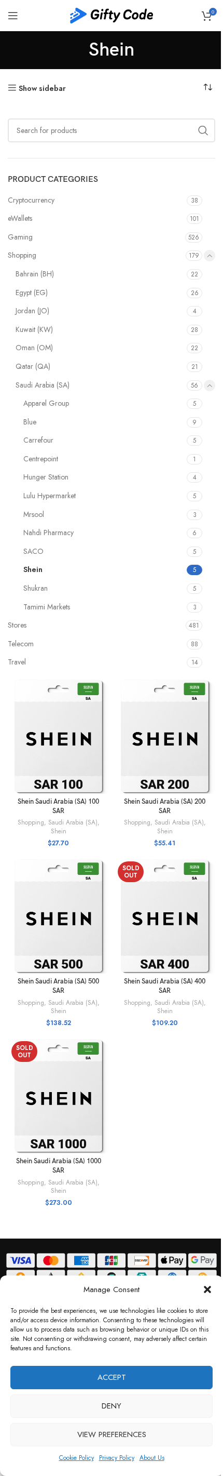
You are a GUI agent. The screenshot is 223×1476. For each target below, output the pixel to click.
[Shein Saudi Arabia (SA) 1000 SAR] (58, 1095)
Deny (111, 1406)
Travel (17, 662)
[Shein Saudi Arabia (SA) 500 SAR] (58, 916)
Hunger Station (45, 477)
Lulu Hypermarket (49, 495)
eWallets (20, 218)
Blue (29, 422)
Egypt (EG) (32, 292)
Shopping (22, 255)
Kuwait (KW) (34, 329)
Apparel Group (46, 403)
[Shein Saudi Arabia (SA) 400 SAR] (164, 916)
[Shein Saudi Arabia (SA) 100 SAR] (58, 736)
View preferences (111, 1434)
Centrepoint (40, 459)
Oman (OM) (34, 347)
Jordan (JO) (32, 310)
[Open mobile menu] (13, 15)
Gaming (20, 237)
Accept (111, 1377)
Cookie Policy (76, 1457)
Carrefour (38, 440)
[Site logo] (111, 14)
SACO (33, 551)
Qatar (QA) (33, 366)
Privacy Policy (116, 1457)
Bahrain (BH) (35, 274)
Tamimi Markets (46, 607)
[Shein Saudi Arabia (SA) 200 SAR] (164, 736)
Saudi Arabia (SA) (42, 385)
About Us (152, 1457)
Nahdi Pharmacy (48, 532)
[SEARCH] (203, 130)
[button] (207, 1289)
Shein (33, 569)
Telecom (21, 644)
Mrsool (33, 514)
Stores (17, 625)
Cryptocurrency (31, 200)
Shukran (35, 588)
